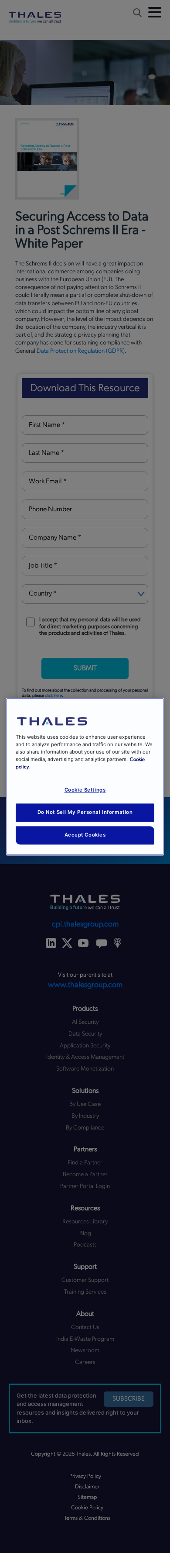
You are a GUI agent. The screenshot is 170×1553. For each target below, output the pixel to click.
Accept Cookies (85, 835)
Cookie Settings (85, 790)
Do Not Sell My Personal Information (85, 812)
